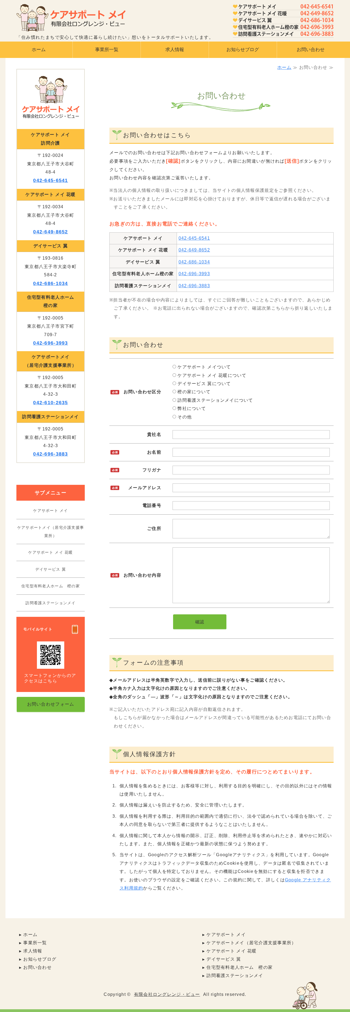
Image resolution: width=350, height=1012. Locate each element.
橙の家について (193, 391)
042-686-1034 (194, 262)
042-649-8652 (194, 250)
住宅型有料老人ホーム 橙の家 (50, 586)
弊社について (191, 408)
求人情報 (174, 49)
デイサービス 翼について (203, 383)
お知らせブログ (242, 49)
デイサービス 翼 (50, 569)
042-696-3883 (194, 285)
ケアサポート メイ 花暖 (50, 552)
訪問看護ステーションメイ (50, 603)
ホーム (39, 49)
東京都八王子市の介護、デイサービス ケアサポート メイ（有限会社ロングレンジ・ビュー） (71, 19)
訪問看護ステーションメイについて (214, 400)
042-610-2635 (50, 402)
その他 (184, 417)
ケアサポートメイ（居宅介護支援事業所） (50, 531)
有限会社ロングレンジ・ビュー (167, 994)
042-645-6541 (194, 238)
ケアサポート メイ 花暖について (211, 375)
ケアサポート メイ (50, 510)
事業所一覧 (106, 49)
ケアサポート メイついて (203, 367)
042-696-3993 (194, 273)
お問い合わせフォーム (50, 704)
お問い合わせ (311, 49)
